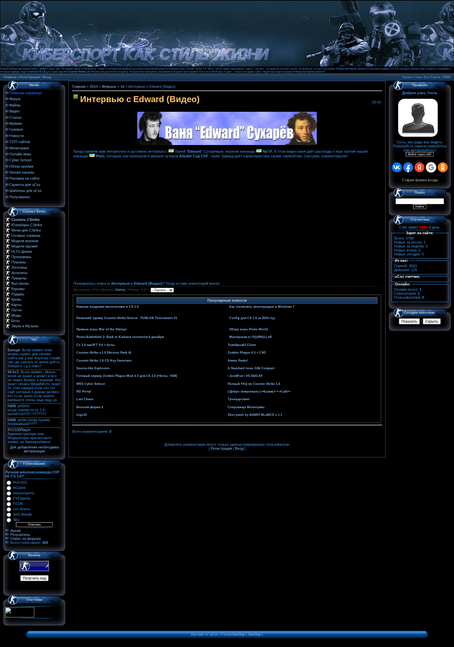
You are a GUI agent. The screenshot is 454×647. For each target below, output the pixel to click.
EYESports (22, 498)
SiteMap (254, 634)
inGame (19, 488)
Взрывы (18, 289)
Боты (15, 321)
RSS (446, 77)
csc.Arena (21, 509)
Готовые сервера (25, 236)
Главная (10, 77)
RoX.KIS (20, 482)
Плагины (18, 262)
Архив (15, 531)
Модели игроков (24, 241)
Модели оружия (24, 246)
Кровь (16, 299)
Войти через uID (419, 154)
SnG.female (22, 514)
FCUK (18, 504)
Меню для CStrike (26, 230)
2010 (94, 86)
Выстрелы (20, 283)
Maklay (120, 290)
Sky (16, 520)
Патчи (16, 310)
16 (122, 86)
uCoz (214, 634)
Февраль (109, 86)
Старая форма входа (420, 180)
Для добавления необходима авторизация (34, 449)
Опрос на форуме (25, 539)
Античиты (19, 273)
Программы (21, 257)
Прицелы (19, 278)
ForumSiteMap (233, 634)
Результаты (20, 535)
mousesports (23, 493)
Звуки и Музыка (24, 326)
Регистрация (29, 77)
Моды (16, 315)
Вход (47, 77)
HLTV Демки (21, 251)
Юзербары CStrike (26, 225)
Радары (17, 294)
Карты (16, 305)
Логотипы (19, 267)
